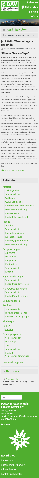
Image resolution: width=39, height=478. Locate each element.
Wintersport (9, 321)
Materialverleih (13, 379)
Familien (7, 305)
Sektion (33, 11)
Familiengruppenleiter (16, 313)
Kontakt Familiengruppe (17, 316)
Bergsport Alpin (11, 249)
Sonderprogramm (12, 334)
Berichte (9, 329)
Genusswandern (11, 300)
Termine (9, 225)
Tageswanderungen (13, 276)
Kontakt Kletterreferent (16, 217)
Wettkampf (10, 198)
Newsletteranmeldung (16, 209)
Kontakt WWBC (12, 213)
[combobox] (11, 397)
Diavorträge (11, 341)
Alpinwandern (12, 253)
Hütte (34, 16)
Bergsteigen (11, 260)
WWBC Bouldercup (14, 202)
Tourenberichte (12, 194)
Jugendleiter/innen (14, 233)
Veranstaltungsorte (13, 362)
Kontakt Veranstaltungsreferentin (17, 354)
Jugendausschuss (13, 237)
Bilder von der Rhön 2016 (12, 170)
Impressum (7, 460)
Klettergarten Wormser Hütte (19, 205)
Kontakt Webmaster (11, 474)
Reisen (6, 325)
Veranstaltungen (13, 338)
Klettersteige (11, 264)
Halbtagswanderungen (15, 288)
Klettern (7, 186)
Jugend (6, 221)
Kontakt (9, 272)
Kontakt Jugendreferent (16, 240)
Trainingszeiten (12, 190)
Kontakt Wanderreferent (16, 284)
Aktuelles (32, 2)
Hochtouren (11, 256)
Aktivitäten (31, 7)
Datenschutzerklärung (13, 464)
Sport (8, 345)
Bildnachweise (9, 469)
